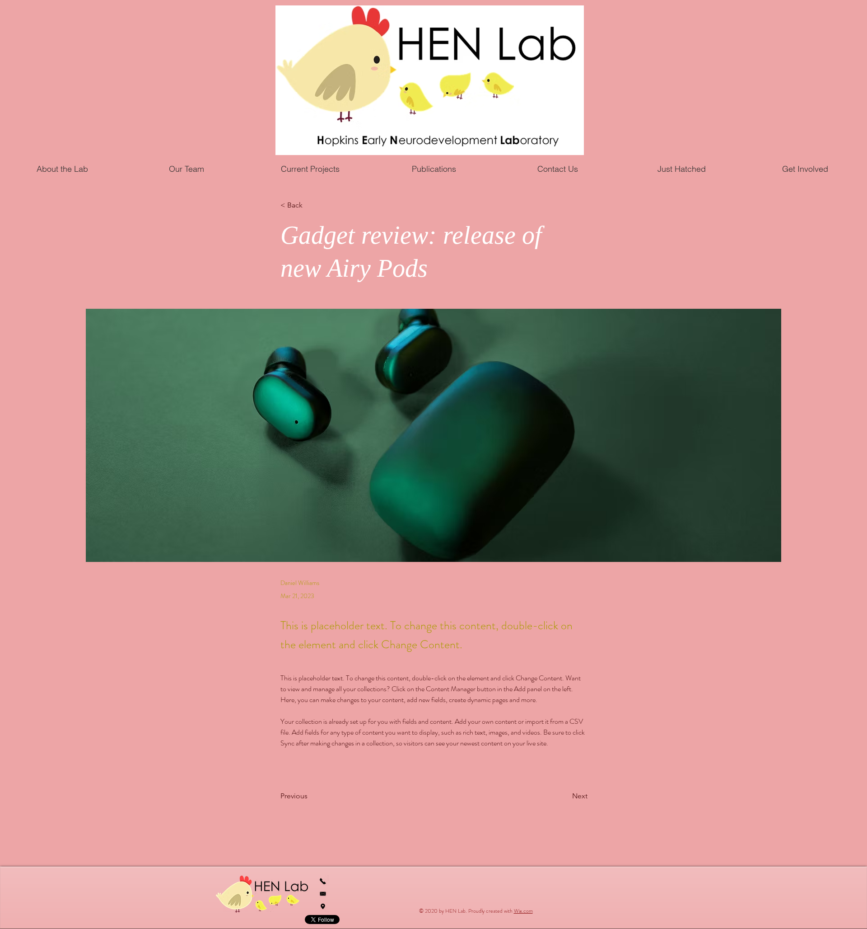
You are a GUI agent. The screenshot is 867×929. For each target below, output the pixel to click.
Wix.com (523, 911)
